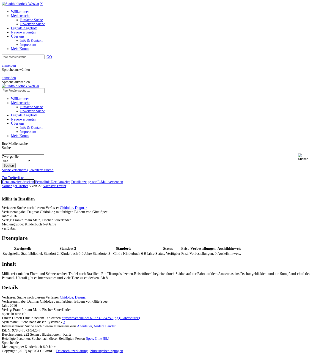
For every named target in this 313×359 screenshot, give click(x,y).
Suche (6, 148)
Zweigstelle (10, 157)
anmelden (9, 65)
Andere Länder (104, 326)
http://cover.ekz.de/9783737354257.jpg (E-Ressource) (101, 318)
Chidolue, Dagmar (73, 208)
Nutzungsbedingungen (106, 351)
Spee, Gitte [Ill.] (97, 338)
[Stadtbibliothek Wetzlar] (20, 4)
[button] (304, 157)
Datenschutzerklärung (72, 351)
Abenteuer (84, 326)
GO (49, 57)
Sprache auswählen (16, 69)
